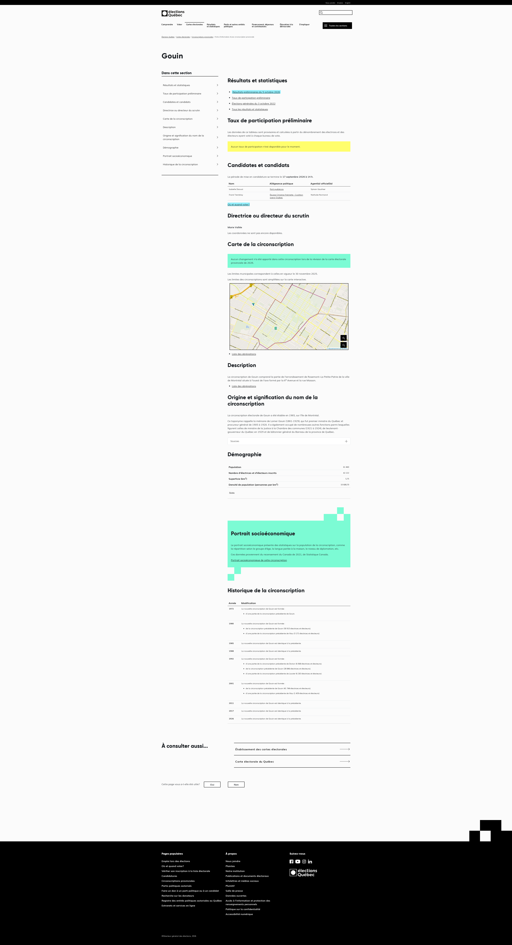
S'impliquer (304, 24)
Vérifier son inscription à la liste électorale (186, 871)
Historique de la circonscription (180, 164)
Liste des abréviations (244, 354)
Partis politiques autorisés (177, 885)
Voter (179, 24)
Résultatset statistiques (213, 25)
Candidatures (169, 876)
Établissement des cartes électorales (261, 749)
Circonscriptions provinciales (178, 880)
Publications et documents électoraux (247, 876)
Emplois (340, 3)
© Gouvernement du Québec (337, 348)
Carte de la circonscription (178, 118)
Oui (212, 784)
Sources (234, 441)
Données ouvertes (236, 895)
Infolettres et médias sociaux (242, 880)
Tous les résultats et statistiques (250, 109)
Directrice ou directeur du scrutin (181, 110)
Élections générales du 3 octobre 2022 (253, 103)
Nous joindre (330, 3)
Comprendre (167, 24)
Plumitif (230, 885)
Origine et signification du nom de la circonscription (183, 137)
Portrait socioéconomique (177, 156)
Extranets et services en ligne (178, 905)
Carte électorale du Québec (254, 761)
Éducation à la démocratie (286, 25)
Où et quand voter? (173, 866)
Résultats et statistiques (176, 85)
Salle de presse (234, 890)
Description (169, 127)
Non (236, 784)
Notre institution (235, 871)
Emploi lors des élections (176, 861)
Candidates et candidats (176, 101)
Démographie (170, 147)
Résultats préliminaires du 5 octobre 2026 (256, 92)
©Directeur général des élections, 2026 (179, 936)
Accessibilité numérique (239, 914)
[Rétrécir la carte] (344, 345)
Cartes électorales (194, 24)
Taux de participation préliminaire (182, 93)
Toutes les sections (338, 25)
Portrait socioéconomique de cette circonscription (259, 560)
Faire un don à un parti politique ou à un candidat (190, 890)
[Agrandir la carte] (344, 338)
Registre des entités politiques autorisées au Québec (192, 900)
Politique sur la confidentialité (243, 909)
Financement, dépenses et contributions (263, 25)
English (347, 3)
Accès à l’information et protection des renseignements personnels (248, 902)
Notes (232, 492)
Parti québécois (277, 189)
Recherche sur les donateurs (178, 895)
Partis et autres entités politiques (234, 25)
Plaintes (230, 866)
